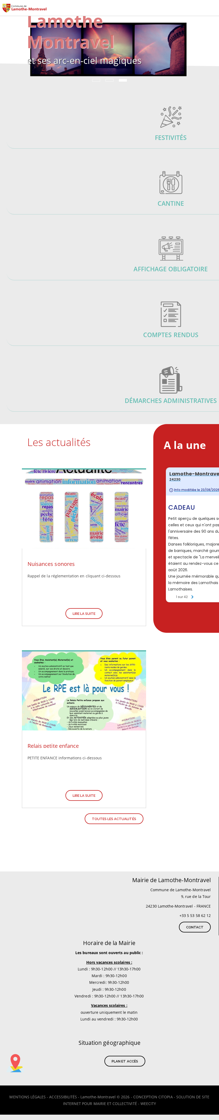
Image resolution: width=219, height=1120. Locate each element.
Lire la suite (84, 614)
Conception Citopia (153, 1096)
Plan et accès (125, 1061)
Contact (195, 927)
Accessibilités (63, 1096)
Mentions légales (27, 1096)
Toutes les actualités (114, 819)
